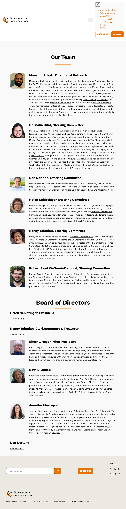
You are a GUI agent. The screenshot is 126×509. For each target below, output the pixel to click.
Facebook (114, 469)
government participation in (59, 218)
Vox (92, 140)
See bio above (17, 318)
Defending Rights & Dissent (42, 258)
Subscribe (102, 34)
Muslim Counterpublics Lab (73, 146)
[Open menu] (90, 20)
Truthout (76, 143)
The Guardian (89, 99)
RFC (111, 411)
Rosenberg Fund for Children (93, 411)
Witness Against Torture (77, 205)
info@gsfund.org (58, 501)
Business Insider (58, 143)
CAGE (35, 84)
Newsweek (44, 143)
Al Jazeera (102, 99)
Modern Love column (60, 102)
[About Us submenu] (110, 16)
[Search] (57, 471)
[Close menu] (97, 4)
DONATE (117, 34)
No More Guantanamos (81, 236)
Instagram (115, 473)
